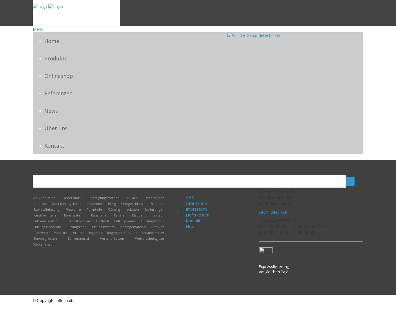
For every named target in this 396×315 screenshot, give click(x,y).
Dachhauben (154, 198)
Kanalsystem (73, 215)
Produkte (56, 58)
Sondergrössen (45, 238)
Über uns (56, 128)
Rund (133, 232)
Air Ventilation (44, 198)
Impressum (196, 209)
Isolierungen (154, 209)
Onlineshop (58, 75)
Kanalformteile (45, 215)
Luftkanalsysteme (77, 221)
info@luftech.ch (273, 212)
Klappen (138, 215)
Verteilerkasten (112, 238)
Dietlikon (40, 203)
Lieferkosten (197, 215)
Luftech (158, 215)
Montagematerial (132, 227)
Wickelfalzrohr (44, 244)
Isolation (132, 209)
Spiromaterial (78, 238)
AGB (190, 197)
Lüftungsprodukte (47, 227)
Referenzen (58, 93)
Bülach (132, 198)
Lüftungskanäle (152, 221)
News (51, 110)
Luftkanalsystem (46, 221)
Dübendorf (94, 203)
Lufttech (102, 221)
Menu (38, 29)
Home (51, 40)
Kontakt (54, 145)
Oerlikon (157, 227)
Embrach (157, 203)
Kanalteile (98, 215)
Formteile (94, 209)
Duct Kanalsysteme (66, 203)
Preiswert (40, 232)
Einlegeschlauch (133, 203)
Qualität (77, 232)
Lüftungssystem (102, 227)
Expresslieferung (46, 209)
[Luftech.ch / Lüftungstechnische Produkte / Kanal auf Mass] (40, 6)
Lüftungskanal (125, 221)
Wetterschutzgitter (149, 238)
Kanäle (119, 215)
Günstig (114, 209)
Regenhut (95, 232)
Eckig (112, 203)
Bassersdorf (71, 198)
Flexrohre (73, 209)
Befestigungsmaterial (104, 198)
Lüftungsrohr (76, 227)
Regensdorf (116, 232)
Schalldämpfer (153, 232)
